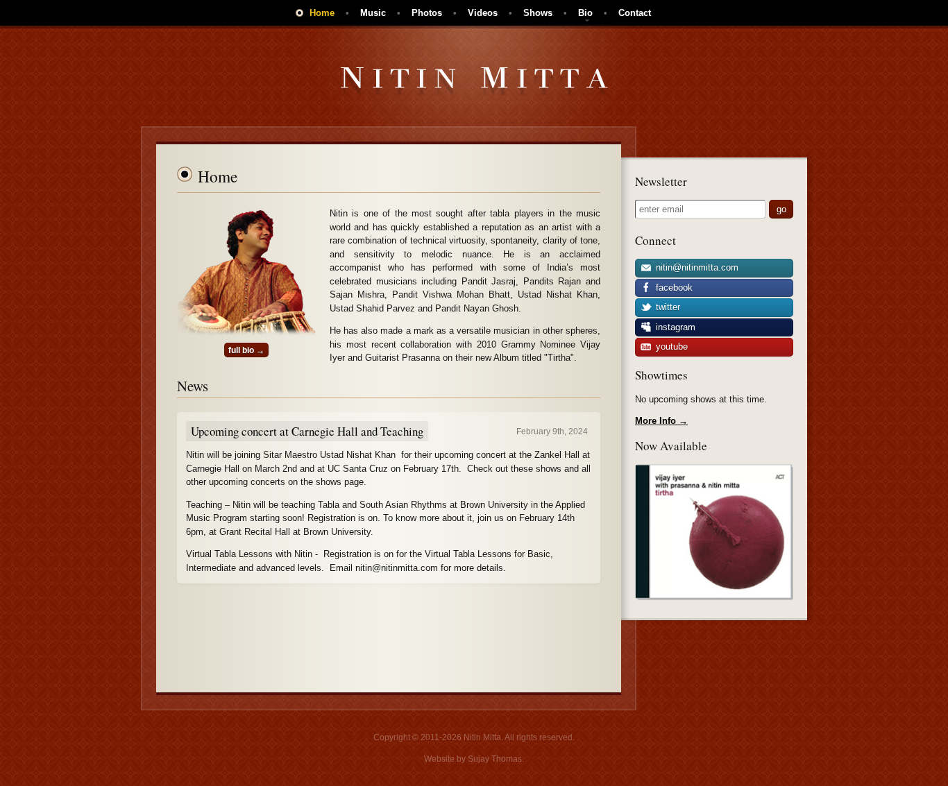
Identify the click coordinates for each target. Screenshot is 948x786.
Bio (585, 13)
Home (322, 13)
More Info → (661, 421)
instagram (674, 327)
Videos (483, 13)
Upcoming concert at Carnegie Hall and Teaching (307, 431)
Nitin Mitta (474, 81)
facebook (673, 287)
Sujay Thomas (495, 759)
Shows (537, 13)
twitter (666, 307)
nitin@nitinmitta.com (695, 267)
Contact (634, 13)
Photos (427, 13)
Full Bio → (246, 349)
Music (373, 13)
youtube (670, 346)
